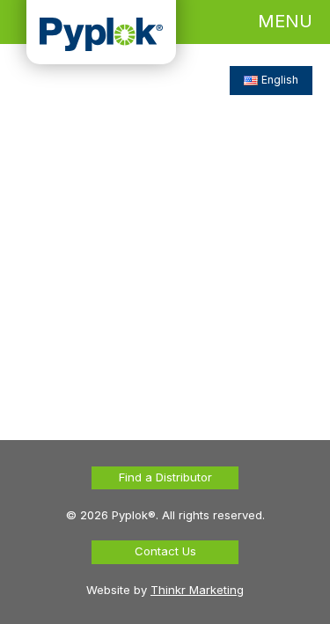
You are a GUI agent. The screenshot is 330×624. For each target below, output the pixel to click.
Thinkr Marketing (197, 590)
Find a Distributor (165, 477)
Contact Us (165, 551)
